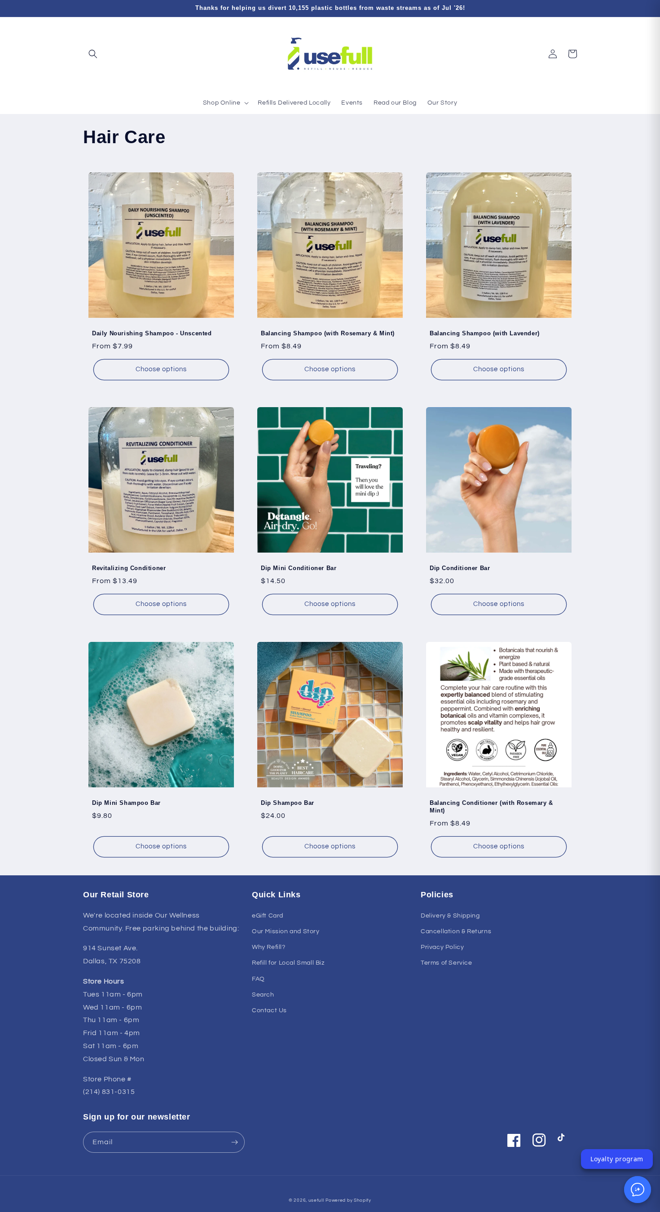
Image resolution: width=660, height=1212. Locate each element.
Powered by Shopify (348, 1200)
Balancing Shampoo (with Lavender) (485, 333)
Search (263, 995)
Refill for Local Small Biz (288, 963)
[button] (93, 54)
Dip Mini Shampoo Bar (126, 802)
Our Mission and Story (286, 931)
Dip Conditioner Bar (460, 568)
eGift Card (267, 916)
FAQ (258, 979)
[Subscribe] (234, 1142)
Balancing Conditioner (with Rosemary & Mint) (491, 806)
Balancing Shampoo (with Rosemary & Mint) (328, 333)
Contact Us (269, 1010)
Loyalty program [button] (616, 1159)
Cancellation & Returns (456, 931)
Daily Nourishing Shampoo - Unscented (152, 333)
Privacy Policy (442, 947)
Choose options (161, 369)
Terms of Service (446, 963)
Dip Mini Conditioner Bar (298, 568)
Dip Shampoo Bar (287, 802)
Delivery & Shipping (450, 916)
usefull (316, 1200)
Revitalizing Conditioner (129, 568)
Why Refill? (269, 947)
